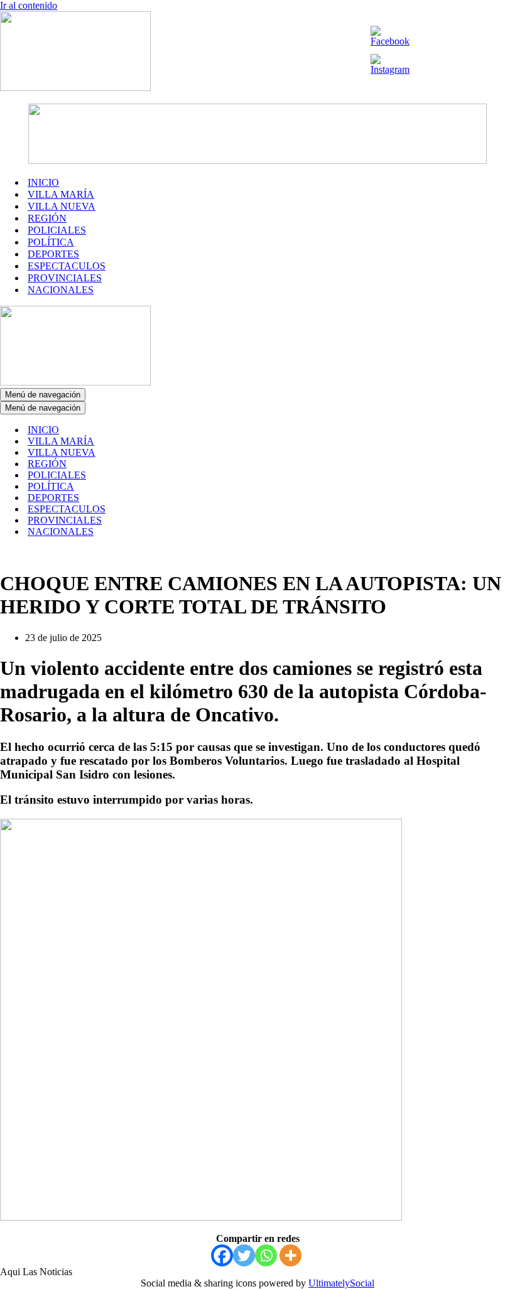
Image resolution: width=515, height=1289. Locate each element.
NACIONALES (61, 289)
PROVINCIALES (65, 277)
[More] (290, 1255)
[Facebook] (222, 1255)
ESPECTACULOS (67, 266)
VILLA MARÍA (61, 194)
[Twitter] (244, 1255)
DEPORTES (53, 254)
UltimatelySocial (341, 1283)
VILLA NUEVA (61, 206)
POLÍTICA (51, 242)
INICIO (43, 182)
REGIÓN (47, 218)
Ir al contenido (28, 5)
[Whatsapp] (266, 1255)
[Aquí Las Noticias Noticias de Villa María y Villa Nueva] (75, 87)
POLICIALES (57, 230)
